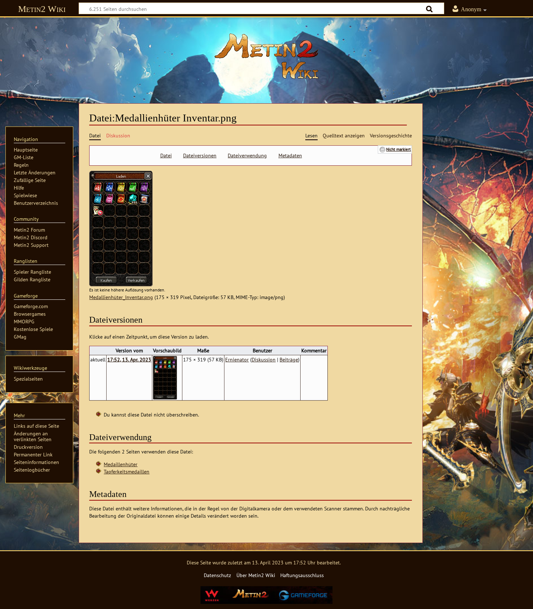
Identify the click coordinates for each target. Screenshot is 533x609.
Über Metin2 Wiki (255, 575)
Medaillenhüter (120, 464)
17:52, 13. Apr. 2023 (129, 359)
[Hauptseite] (266, 56)
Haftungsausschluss (302, 575)
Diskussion (264, 359)
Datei (166, 155)
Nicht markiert (398, 149)
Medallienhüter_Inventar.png (121, 297)
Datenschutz (217, 575)
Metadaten (290, 155)
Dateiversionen (199, 155)
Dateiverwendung (247, 155)
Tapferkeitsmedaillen (126, 471)
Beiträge (289, 359)
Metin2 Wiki (42, 9)
